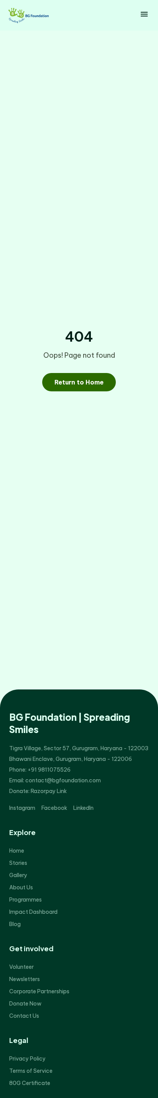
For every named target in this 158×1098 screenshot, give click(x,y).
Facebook (54, 807)
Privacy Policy (27, 1058)
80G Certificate (29, 1083)
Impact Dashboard (33, 911)
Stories (18, 863)
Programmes (25, 899)
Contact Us (24, 1015)
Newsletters (24, 979)
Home (16, 850)
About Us (21, 887)
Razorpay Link (49, 791)
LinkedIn (83, 807)
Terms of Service (31, 1070)
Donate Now (25, 1003)
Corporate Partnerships (39, 991)
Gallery (18, 875)
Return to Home (79, 382)
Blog (15, 924)
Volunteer (21, 966)
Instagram (22, 807)
